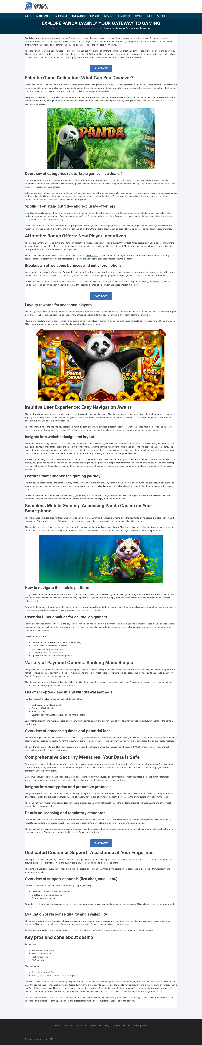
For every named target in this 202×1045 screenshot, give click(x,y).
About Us (68, 1025)
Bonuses (94, 16)
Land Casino (61, 16)
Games (138, 16)
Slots (28, 16)
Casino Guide (43, 16)
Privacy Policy (141, 1025)
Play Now (101, 68)
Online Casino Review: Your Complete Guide (81, 28)
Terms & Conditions (121, 1025)
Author (161, 16)
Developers (124, 16)
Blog (149, 16)
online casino (92, 255)
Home (55, 28)
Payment (109, 16)
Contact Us (81, 1025)
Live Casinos (79, 16)
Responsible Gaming (99, 1025)
